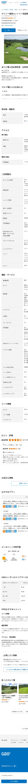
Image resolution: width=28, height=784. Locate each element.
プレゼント (21, 742)
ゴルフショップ (14, 740)
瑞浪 (16, 9)
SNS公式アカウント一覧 (8, 766)
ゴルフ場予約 (5, 9)
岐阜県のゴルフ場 (17, 711)
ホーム (10, 2)
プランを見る (14, 781)
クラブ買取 (23, 740)
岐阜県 (11, 9)
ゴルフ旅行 (13, 742)
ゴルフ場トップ (9, 30)
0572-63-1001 (9, 25)
